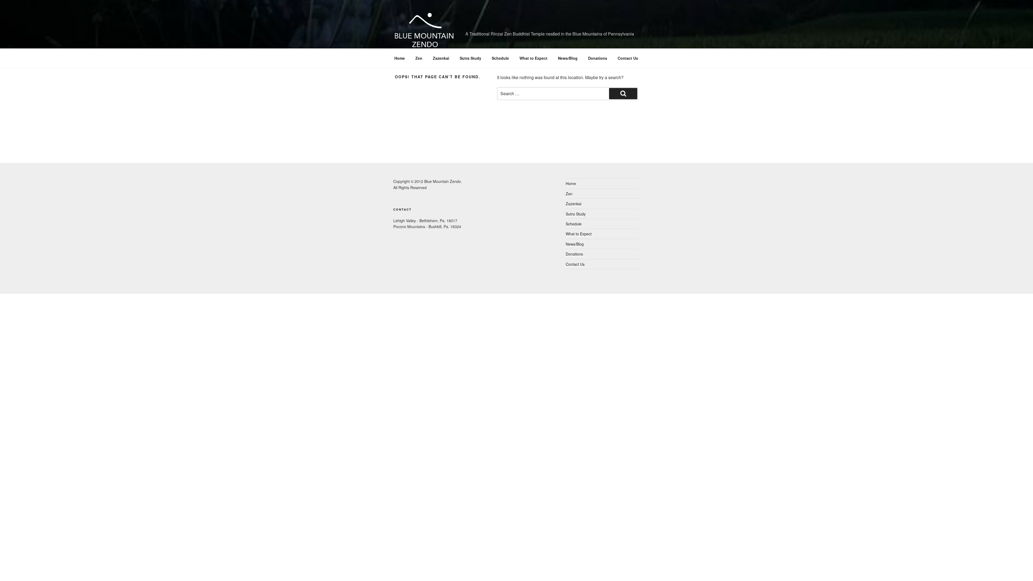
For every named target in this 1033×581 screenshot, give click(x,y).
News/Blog (568, 58)
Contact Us (628, 58)
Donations (597, 58)
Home (399, 58)
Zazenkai (441, 58)
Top (1020, 568)
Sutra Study (470, 58)
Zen (418, 58)
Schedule (500, 58)
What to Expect (533, 58)
